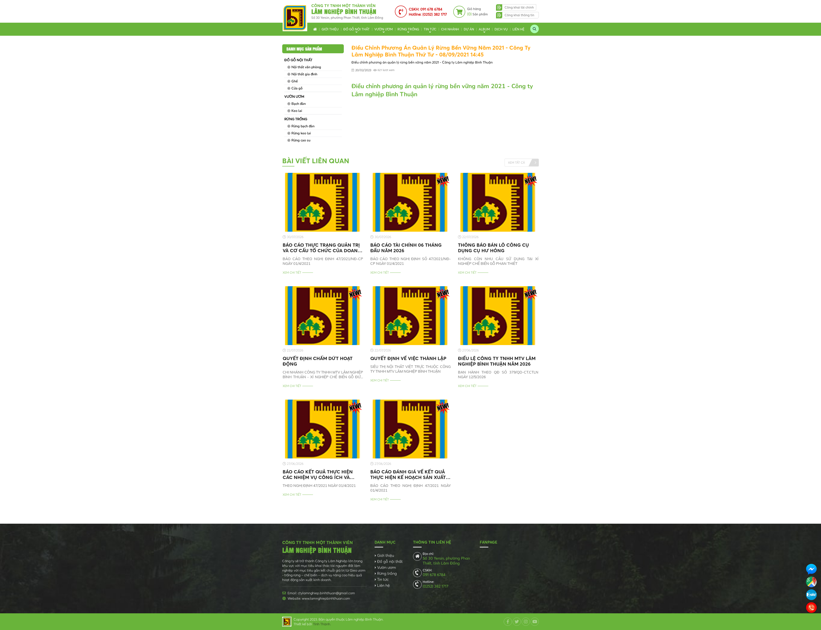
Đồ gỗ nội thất (356, 29)
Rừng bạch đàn (303, 126)
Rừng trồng (408, 29)
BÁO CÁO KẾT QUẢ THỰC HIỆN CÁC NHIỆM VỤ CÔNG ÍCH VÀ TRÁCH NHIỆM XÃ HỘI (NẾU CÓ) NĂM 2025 (319, 474)
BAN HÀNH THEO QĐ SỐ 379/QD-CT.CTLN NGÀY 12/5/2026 (498, 374)
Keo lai (296, 110)
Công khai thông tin (519, 15)
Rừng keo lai (301, 133)
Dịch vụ (501, 29)
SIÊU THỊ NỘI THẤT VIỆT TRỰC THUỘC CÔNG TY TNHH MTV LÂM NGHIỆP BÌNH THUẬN (410, 369)
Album (484, 29)
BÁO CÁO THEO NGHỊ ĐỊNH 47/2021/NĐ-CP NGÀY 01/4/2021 (323, 261)
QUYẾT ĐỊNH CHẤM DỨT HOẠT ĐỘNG (318, 361)
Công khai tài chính (519, 7)
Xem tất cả (516, 162)
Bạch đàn (298, 103)
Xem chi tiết (292, 272)
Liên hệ (518, 29)
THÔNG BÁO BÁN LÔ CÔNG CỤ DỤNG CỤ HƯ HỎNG (493, 247)
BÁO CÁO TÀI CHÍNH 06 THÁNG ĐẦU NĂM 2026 (406, 247)
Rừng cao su (300, 140)
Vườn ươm (383, 29)
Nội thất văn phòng (306, 67)
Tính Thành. (322, 624)
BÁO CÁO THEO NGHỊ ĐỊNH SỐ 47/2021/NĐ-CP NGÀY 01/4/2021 (410, 261)
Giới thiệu (330, 29)
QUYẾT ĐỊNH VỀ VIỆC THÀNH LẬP (408, 358)
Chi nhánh (450, 29)
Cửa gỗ (297, 88)
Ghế (294, 81)
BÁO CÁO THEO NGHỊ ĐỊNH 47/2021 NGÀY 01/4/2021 (410, 487)
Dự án (469, 29)
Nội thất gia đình (304, 74)
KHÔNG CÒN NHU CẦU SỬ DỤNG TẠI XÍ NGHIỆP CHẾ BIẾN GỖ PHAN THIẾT (498, 261)
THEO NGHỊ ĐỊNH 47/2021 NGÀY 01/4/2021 (319, 485)
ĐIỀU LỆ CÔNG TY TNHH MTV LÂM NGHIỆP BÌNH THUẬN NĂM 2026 (497, 361)
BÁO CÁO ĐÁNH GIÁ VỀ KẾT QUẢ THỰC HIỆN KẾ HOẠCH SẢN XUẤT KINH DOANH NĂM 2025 (408, 474)
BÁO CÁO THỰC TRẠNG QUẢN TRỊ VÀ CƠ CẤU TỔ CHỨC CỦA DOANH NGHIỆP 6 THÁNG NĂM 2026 (322, 247)
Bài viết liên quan (315, 161)
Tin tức (430, 29)
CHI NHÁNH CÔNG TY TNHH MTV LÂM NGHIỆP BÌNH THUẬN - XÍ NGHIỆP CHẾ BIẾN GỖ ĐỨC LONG (323, 374)
